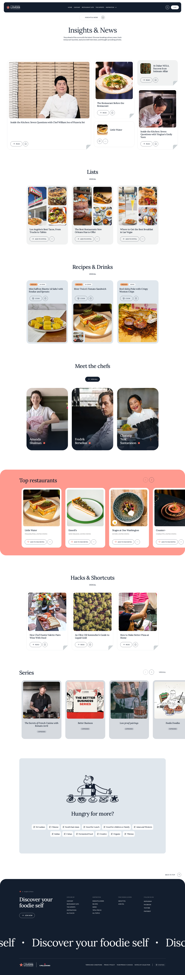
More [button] (105, 141)
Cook (37, 298)
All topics (96, 913)
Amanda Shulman (36, 441)
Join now (28, 915)
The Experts (100, 7)
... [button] (51, 238)
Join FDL (121, 904)
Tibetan (130, 834)
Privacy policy (109, 965)
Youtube (147, 908)
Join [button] (174, 7)
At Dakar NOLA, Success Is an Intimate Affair (161, 68)
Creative (103, 834)
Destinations (71, 910)
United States (161, 965)
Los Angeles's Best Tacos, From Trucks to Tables (45, 231)
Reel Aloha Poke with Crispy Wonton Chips (133, 290)
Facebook (147, 904)
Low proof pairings (129, 723)
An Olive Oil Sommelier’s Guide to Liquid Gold (92, 636)
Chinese (55, 827)
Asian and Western (144, 827)
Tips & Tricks (96, 910)
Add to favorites (99, 141)
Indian (57, 834)
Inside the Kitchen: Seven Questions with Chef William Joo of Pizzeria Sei (47, 122)
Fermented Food (86, 834)
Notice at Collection (142, 965)
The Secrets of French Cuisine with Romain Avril (41, 724)
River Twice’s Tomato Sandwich (90, 289)
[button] (167, 7)
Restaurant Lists (88, 7)
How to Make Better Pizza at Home (134, 636)
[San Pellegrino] (45, 965)
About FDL (122, 901)
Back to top (170, 875)
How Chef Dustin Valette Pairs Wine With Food (45, 636)
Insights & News (91, 17)
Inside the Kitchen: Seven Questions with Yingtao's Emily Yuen (156, 134)
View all (92, 179)
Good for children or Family (118, 827)
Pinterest (147, 911)
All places (70, 913)
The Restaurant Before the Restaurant (110, 104)
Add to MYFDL (40, 239)
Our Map (77, 7)
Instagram (148, 901)
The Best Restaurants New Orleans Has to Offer (88, 231)
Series (94, 907)
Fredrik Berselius (81, 441)
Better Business (85, 723)
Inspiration (110, 7)
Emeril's (73, 530)
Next (151, 479)
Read (18, 144)
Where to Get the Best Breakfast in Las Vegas (136, 231)
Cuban (69, 834)
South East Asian (72, 827)
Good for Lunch (92, 827)
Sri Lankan (40, 827)
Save (25, 143)
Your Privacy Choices (125, 965)
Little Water (116, 129)
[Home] (13, 6)
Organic (116, 834)
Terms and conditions (94, 965)
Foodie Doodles (173, 723)
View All (94, 379)
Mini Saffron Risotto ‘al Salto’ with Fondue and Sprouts (46, 290)
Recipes (95, 904)
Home (70, 7)
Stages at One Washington (125, 530)
